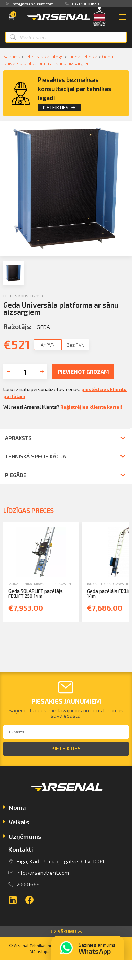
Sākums (11, 56)
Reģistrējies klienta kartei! (91, 407)
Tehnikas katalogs (44, 56)
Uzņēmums (25, 836)
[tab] (66, 808)
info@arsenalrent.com (33, 4)
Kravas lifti (43, 584)
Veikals (19, 822)
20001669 (28, 884)
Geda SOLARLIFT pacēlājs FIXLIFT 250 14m (35, 593)
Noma (17, 807)
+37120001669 (85, 3)
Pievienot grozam (83, 371)
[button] (66, 931)
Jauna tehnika (82, 56)
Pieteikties (55, 107)
